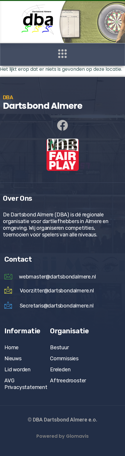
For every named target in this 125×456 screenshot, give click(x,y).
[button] (62, 54)
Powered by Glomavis (62, 436)
